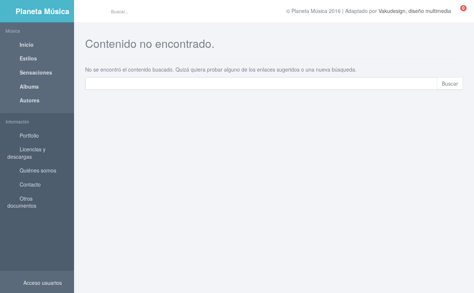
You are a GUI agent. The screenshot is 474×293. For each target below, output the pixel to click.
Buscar (450, 83)
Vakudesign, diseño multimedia (414, 10)
